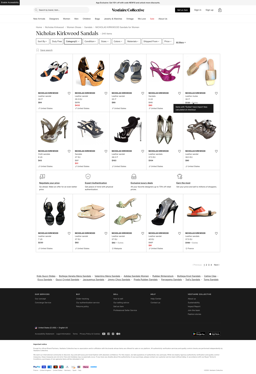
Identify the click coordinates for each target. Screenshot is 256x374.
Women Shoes (74, 27)
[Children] (93, 19)
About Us (163, 18)
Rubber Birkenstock (163, 276)
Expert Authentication (96, 182)
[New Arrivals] (47, 19)
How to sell (118, 298)
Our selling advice (121, 302)
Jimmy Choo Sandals (119, 279)
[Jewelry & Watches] (124, 19)
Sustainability (194, 302)
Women (66, 18)
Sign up (209, 10)
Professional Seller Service (125, 310)
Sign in (197, 10)
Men (76, 18)
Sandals (88, 27)
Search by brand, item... (49, 10)
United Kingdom (45, 370)
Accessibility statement (44, 334)
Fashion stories (194, 314)
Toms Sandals (211, 279)
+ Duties (194, 102)
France (35, 370)
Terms (75, 334)
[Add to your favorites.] (69, 93)
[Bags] (102, 19)
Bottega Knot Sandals (189, 276)
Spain (75, 370)
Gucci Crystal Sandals (67, 279)
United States (58, 370)
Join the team (194, 310)
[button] (220, 10)
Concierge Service (43, 302)
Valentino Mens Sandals (107, 276)
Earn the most (183, 182)
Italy (79, 370)
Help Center (156, 298)
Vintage (129, 18)
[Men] (81, 19)
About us (192, 298)
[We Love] (148, 19)
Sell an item (182, 10)
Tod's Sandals (192, 279)
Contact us (155, 302)
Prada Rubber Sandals (146, 279)
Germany (67, 370)
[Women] (72, 19)
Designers (54, 18)
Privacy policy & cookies (90, 334)
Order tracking (82, 298)
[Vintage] (136, 19)
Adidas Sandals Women (136, 276)
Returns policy (82, 306)
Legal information (63, 334)
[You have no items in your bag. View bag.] (220, 10)
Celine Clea (210, 276)
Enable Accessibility (10, 2)
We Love (142, 18)
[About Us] (169, 19)
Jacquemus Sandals (93, 279)
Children (87, 18)
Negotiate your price (49, 182)
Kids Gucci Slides (46, 276)
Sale (152, 18)
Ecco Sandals (45, 279)
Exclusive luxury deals (142, 182)
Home (39, 27)
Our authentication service (87, 302)
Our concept (40, 298)
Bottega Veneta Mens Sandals (75, 276)
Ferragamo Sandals (171, 279)
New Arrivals (39, 18)
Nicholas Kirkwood (54, 27)
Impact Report (194, 306)
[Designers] (61, 19)
